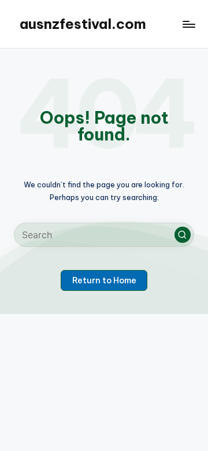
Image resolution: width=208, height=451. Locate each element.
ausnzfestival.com (83, 23)
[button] (182, 235)
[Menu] (188, 24)
